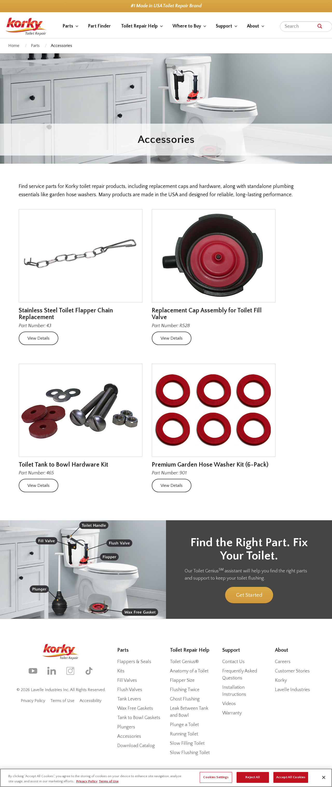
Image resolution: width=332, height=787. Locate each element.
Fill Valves (127, 680)
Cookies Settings (216, 777)
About (253, 26)
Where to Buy (186, 26)
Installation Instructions (234, 691)
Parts (68, 26)
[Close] (323, 777)
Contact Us (233, 661)
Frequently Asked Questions (239, 675)
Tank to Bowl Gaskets (138, 717)
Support (224, 26)
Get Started (249, 595)
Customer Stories (292, 671)
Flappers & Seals (134, 661)
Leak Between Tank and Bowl (189, 712)
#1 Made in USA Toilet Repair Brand (166, 6)
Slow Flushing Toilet (190, 752)
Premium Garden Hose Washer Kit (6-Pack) (210, 464)
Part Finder (99, 26)
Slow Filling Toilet (187, 743)
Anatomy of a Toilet (189, 671)
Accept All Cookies (290, 777)
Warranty (232, 713)
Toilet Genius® (184, 661)
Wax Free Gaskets (135, 708)
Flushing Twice (184, 689)
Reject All (252, 777)
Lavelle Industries (292, 689)
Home (13, 45)
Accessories (129, 736)
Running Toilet (184, 734)
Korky (281, 680)
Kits (121, 671)
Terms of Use (62, 700)
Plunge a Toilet (184, 724)
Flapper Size (182, 680)
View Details (38, 338)
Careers (282, 661)
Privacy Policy (33, 700)
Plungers (126, 727)
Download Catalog (136, 745)
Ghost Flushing (185, 699)
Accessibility (90, 700)
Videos (229, 703)
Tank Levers (129, 699)
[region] (166, 778)
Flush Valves (129, 689)
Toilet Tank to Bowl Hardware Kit (63, 464)
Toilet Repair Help (139, 26)
